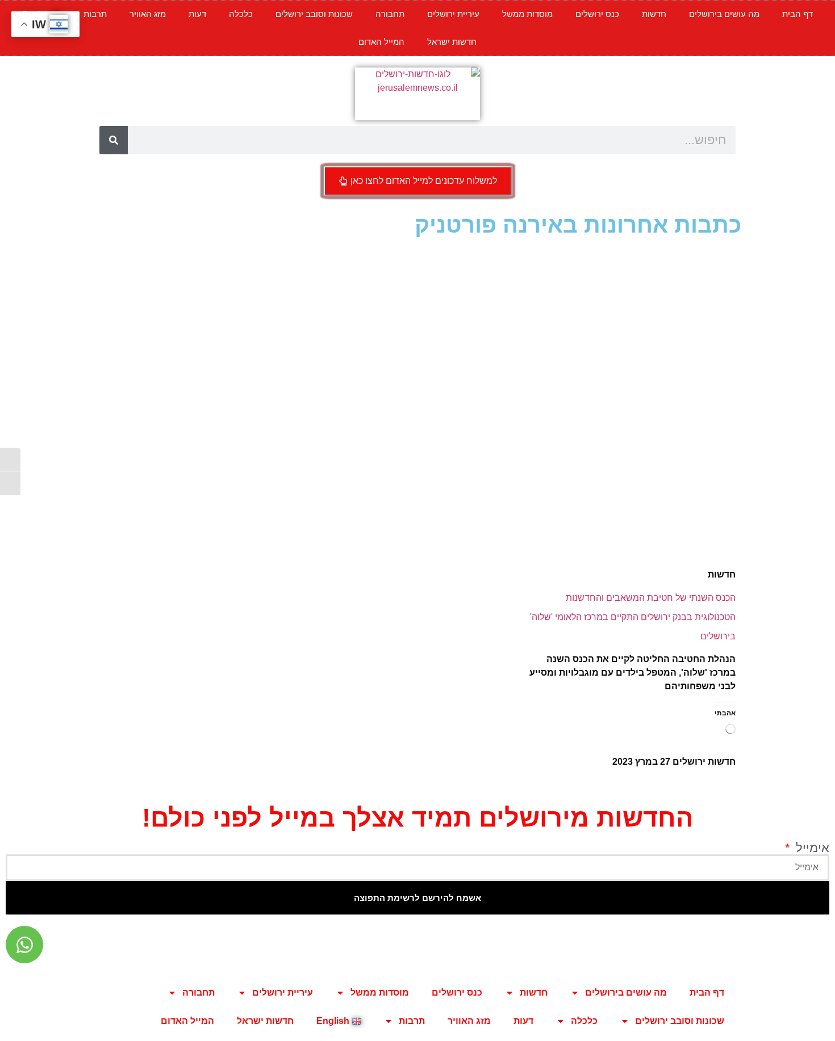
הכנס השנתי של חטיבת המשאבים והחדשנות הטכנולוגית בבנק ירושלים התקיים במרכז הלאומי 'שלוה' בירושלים (633, 616)
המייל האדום (381, 42)
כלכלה (241, 14)
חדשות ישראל (452, 42)
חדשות (654, 14)
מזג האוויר (148, 14)
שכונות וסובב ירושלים (314, 14)
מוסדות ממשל (527, 14)
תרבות (95, 14)
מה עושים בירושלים (724, 14)
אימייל (810, 848)
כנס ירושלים (597, 14)
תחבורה (389, 14)
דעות (197, 14)
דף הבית (797, 14)
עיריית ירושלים (453, 14)
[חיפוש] (113, 140)
